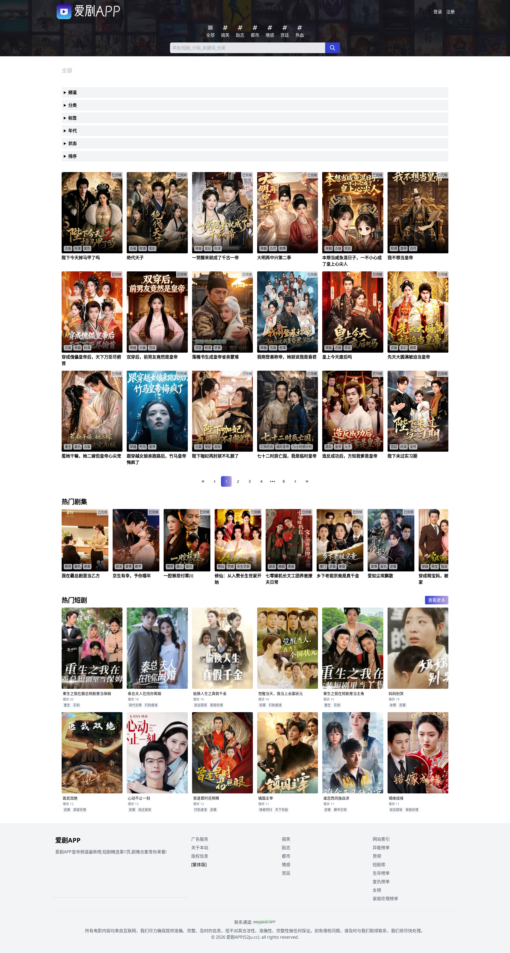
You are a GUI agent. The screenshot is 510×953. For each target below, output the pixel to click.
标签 (72, 118)
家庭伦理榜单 (385, 898)
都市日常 (340, 809)
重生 (67, 705)
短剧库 (379, 864)
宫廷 (286, 873)
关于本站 (199, 848)
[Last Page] (307, 481)
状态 (72, 143)
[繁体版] (199, 864)
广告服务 (199, 839)
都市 (286, 856)
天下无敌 (281, 809)
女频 (377, 890)
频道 (72, 92)
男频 (377, 856)
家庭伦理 (216, 705)
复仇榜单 (381, 881)
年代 (72, 131)
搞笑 (286, 839)
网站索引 (381, 839)
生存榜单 (381, 873)
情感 (286, 864)
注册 (450, 12)
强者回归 (265, 809)
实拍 (76, 705)
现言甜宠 (200, 705)
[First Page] (203, 481)
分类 (72, 105)
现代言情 (135, 705)
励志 (286, 848)
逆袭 (262, 705)
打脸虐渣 (151, 705)
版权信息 (199, 856)
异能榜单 (381, 848)
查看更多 (436, 600)
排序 (72, 156)
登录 (438, 12)
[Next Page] (295, 481)
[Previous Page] (214, 481)
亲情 (393, 705)
